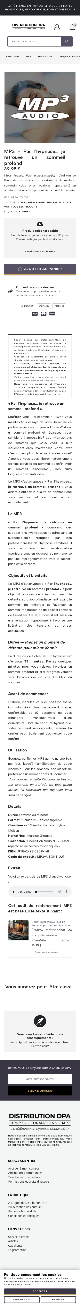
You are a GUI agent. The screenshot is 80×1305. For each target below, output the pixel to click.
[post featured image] (18, 930)
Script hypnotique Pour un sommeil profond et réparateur (52, 923)
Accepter (40, 1291)
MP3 (29, 56)
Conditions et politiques (23, 1215)
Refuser (58, 1299)
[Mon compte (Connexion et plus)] (59, 27)
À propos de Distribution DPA (27, 1202)
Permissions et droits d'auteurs (28, 1181)
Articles (13, 1241)
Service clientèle (18, 1236)
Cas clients (15, 1245)
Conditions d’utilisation (40, 251)
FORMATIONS (45, 56)
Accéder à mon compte (23, 1168)
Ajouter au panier (43, 269)
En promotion (17, 1249)
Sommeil (25, 211)
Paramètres (22, 1299)
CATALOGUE (13, 56)
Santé (67, 202)
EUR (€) (59, 306)
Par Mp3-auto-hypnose (45, 202)
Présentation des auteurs (25, 1206)
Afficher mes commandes (25, 1172)
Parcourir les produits (22, 1211)
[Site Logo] (28, 27)
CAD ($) (44, 306)
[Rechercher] (66, 41)
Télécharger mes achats (24, 1177)
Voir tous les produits (21, 206)
